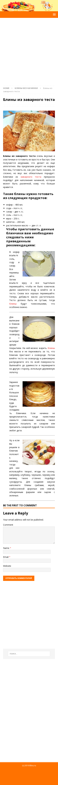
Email (6, 556)
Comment (8, 524)
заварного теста (31, 176)
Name (6, 548)
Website (7, 565)
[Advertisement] (29, 50)
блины (13, 303)
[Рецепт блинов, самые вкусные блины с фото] (29, 9)
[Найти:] (29, 653)
